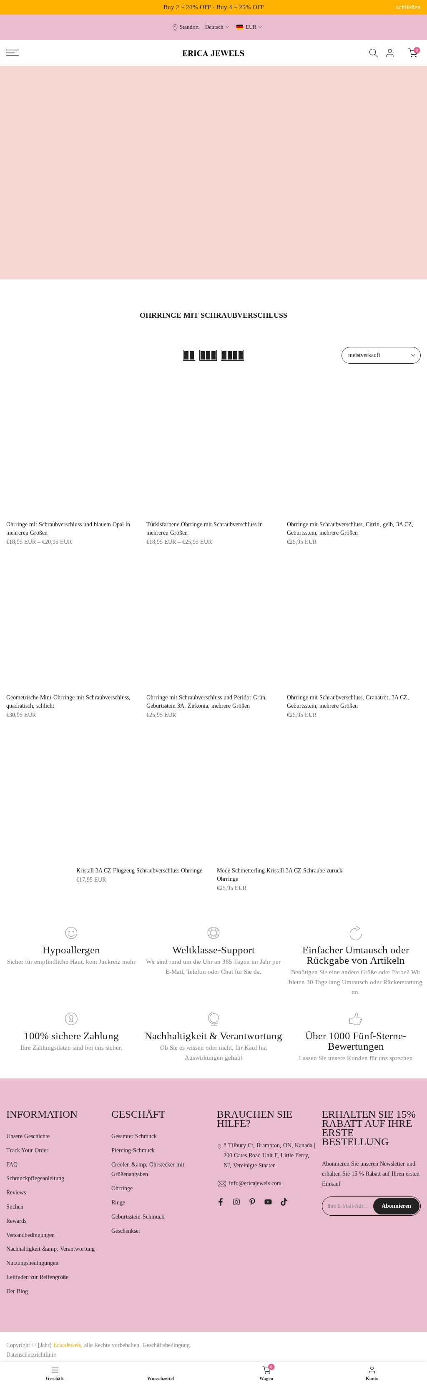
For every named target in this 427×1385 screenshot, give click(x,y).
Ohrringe (122, 1188)
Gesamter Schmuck (134, 1136)
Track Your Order (27, 1150)
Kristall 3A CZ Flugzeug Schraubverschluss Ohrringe (139, 870)
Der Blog (17, 1291)
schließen (18, 7)
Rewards (16, 1221)
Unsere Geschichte (28, 1136)
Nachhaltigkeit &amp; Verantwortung (50, 1249)
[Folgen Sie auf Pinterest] (252, 1202)
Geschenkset (125, 1231)
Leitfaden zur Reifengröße (37, 1277)
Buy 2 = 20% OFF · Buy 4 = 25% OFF (213, 7)
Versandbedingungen (30, 1235)
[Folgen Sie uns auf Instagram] (236, 1202)
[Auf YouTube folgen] (268, 1202)
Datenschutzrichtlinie (31, 1355)
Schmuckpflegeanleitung (35, 1178)
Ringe (118, 1202)
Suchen (14, 1207)
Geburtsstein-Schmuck (137, 1217)
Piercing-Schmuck (133, 1150)
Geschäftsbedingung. (167, 1345)
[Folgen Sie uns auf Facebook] (220, 1202)
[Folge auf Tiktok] (284, 1202)
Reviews (16, 1192)
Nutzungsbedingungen (32, 1263)
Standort (189, 27)
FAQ (12, 1164)
